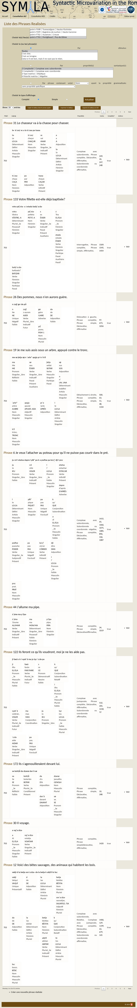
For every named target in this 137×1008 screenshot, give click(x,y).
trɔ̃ (13, 429)
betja (58, 877)
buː (13, 964)
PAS (42, 506)
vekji (14, 877)
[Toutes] (60, 51)
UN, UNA (63, 383)
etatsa (62, 465)
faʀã (26, 664)
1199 (101, 926)
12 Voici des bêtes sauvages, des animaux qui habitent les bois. (54, 865)
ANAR (43, 141)
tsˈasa (14, 176)
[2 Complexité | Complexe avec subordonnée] (67, 68)
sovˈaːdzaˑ (60, 898)
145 (100, 935)
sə (13, 776)
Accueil (5, 16)
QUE (54, 506)
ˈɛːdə (14, 737)
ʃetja (49, 362)
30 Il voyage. (21, 823)
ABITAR (45, 944)
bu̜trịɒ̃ (26, 776)
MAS (27, 717)
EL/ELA (59, 218)
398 (100, 795)
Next (129, 112)
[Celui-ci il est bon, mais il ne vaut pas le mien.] (60, 59)
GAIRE (41, 316)
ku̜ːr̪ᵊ (41, 543)
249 (100, 156)
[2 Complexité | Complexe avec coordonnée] (67, 71)
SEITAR (49, 368)
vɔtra (14, 212)
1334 (101, 407)
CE (39, 671)
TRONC (15, 435)
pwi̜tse (15, 543)
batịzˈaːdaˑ (17, 267)
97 (100, 320)
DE (51, 316)
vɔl (30, 465)
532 (100, 703)
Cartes (102, 116)
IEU (13, 471)
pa (25, 176)
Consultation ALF (19, 16)
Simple (55, 100)
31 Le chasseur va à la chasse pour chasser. (41, 123)
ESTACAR (63, 471)
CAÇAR (42, 182)
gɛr (39, 309)
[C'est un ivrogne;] (60, 56)
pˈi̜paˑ (49, 619)
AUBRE (15, 409)
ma (30, 619)
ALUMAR (16, 625)
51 (100, 401)
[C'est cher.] (60, 54)
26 (100, 159)
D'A (41, 782)
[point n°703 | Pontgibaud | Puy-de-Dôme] (58, 37)
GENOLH (57, 782)
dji (52, 543)
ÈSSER (42, 218)
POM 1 (41, 333)
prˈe (42, 403)
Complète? (111, 116)
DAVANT (43, 803)
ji (12, 664)
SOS (60, 368)
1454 (101, 251)
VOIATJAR (29, 842)
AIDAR (15, 743)
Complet (25, 100)
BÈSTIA (59, 883)
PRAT (14, 590)
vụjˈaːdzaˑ (29, 835)
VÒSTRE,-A (16, 218)
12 (100, 712)
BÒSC (14, 970)
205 (100, 706)
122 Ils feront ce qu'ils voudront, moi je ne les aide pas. (49, 652)
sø (30, 362)
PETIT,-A (31, 218)
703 (5, 161)
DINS (53, 549)
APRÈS (43, 409)
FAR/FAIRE (29, 671)
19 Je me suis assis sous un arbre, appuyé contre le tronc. (50, 350)
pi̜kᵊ (29, 499)
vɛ (41, 135)
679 (100, 932)
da (41, 776)
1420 (101, 844)
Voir (128, 160)
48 (100, 404)
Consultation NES (38, 16)
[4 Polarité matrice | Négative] (67, 76)
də (51, 309)
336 (100, 537)
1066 (101, 525)
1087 (101, 540)
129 (100, 923)
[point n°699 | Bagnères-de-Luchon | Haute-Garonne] (58, 32)
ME (13, 368)
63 (100, 398)
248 (100, 165)
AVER (25, 316)
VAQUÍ (15, 883)
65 (100, 522)
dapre (61, 485)
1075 (101, 528)
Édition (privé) (129, 16)
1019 (101, 631)
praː (14, 584)
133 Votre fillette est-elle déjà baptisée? (39, 199)
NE (13, 316)
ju (13, 465)
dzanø (56, 776)
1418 (101, 709)
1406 (101, 920)
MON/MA (33, 625)
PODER (15, 549)
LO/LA (14, 141)
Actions (120, 116)
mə (13, 362)
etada (58, 235)
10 (100, 791)
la (56, 149)
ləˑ (13, 135)
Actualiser (89, 100)
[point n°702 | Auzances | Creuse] (58, 34)
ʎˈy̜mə (14, 619)
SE (13, 782)
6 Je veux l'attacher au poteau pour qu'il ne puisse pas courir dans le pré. (61, 453)
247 (100, 162)
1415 (101, 519)
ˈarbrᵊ (14, 403)
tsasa (41, 176)
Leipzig (14, 116)
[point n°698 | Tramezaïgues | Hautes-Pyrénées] (58, 29)
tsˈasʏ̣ (30, 135)
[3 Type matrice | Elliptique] (67, 74)
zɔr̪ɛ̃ (25, 309)
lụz (60, 711)
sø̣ (60, 362)
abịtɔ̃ (44, 938)
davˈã (42, 796)
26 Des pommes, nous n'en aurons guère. (40, 297)
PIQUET (31, 506)
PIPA (48, 625)
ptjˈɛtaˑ (31, 212)
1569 (101, 245)
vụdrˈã (15, 711)
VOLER (32, 471)
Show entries (11, 108)
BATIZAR (15, 274)
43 (100, 929)
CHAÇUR (31, 141)
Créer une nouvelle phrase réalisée (26, 992)
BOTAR (26, 782)
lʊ (56, 938)
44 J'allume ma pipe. (26, 607)
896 (100, 534)
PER (26, 182)
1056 (101, 326)
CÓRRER (43, 549)
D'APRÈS (62, 491)
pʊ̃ (39, 327)
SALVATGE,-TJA (62, 904)
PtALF (6, 116)
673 (100, 323)
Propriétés (80, 116)
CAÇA (14, 182)
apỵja (27, 403)
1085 (101, 531)
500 (100, 395)
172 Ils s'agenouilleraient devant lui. (36, 764)
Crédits (52, 16)
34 (100, 628)
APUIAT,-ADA (30, 409)
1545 (101, 248)
